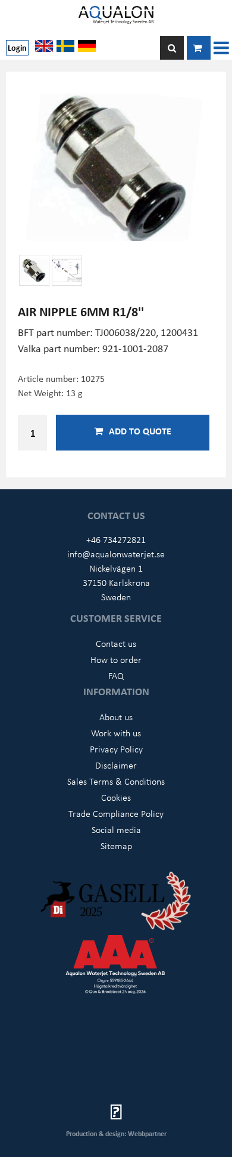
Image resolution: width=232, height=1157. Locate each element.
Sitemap (116, 845)
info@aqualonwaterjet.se (116, 553)
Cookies (116, 797)
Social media (116, 829)
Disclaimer (116, 765)
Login (17, 47)
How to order (116, 659)
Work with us (116, 732)
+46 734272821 (116, 539)
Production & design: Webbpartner (116, 1133)
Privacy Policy (116, 748)
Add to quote (140, 430)
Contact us (116, 643)
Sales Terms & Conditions (116, 781)
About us (116, 716)
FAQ (116, 675)
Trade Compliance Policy (116, 813)
